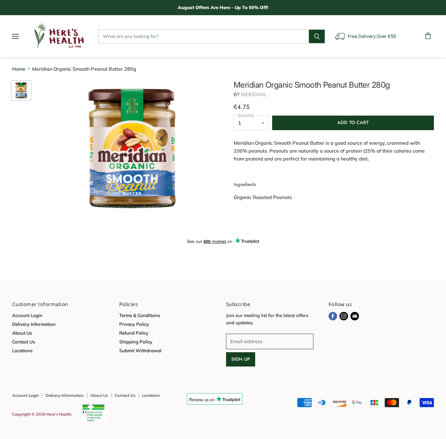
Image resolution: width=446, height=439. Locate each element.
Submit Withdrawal (140, 350)
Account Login (27, 315)
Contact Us (23, 342)
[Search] (317, 36)
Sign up (240, 359)
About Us (22, 333)
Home (18, 69)
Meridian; (253, 94)
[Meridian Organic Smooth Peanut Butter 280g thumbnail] (21, 90)
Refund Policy (133, 333)
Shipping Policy (135, 342)
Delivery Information (34, 324)
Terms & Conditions (139, 315)
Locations (22, 350)
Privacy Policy (134, 324)
